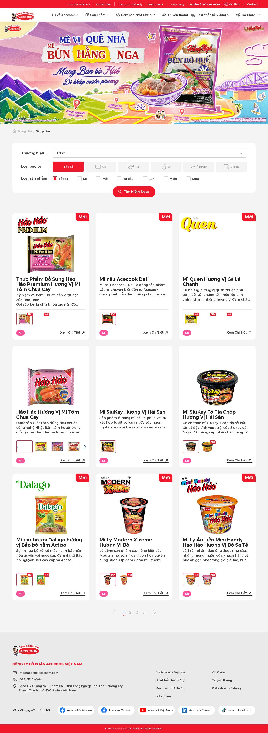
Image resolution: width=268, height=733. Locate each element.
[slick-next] (228, 120)
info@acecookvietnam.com (38, 673)
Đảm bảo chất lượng (170, 688)
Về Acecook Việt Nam (171, 672)
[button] (84, 446)
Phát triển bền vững (170, 680)
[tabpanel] (134, 73)
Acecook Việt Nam (79, 710)
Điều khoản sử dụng (226, 688)
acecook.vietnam (239, 710)
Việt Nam (234, 4)
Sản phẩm (163, 696)
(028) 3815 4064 (30, 679)
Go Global (219, 672)
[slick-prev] (39, 120)
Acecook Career (120, 710)
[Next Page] (154, 612)
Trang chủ (24, 131)
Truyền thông (222, 680)
